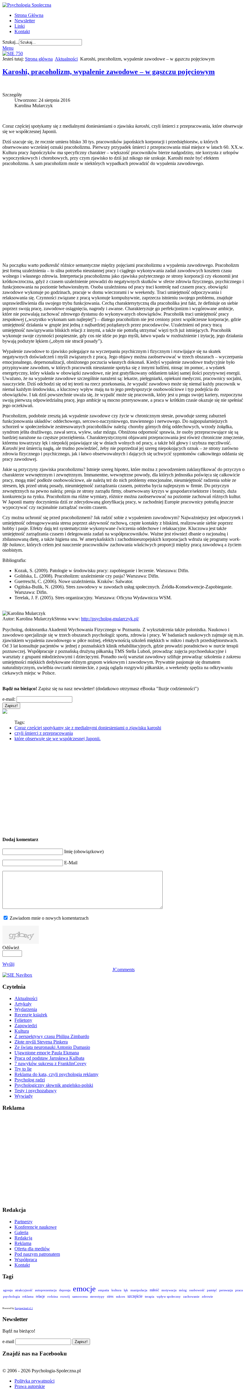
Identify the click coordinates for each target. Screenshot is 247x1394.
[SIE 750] (12, 53)
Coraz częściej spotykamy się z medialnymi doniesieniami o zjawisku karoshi (87, 727)
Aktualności (66, 58)
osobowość (197, 1290)
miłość (154, 1290)
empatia (103, 1290)
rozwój (65, 1296)
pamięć (212, 1290)
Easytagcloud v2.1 (24, 1308)
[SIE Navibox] (17, 975)
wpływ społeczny (169, 1296)
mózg (183, 1290)
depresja (64, 1290)
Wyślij (8, 964)
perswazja (226, 1290)
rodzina (52, 1296)
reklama (27, 1296)
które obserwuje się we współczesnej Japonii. (57, 738)
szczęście (134, 1296)
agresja (8, 1290)
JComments (123, 969)
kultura (116, 1290)
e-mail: (8, 699)
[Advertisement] (123, 214)
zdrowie (207, 1296)
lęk (126, 1290)
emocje (84, 1288)
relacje (40, 1296)
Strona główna (39, 58)
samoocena (80, 1296)
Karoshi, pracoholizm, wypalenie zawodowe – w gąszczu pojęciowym (108, 72)
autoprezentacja (46, 1290)
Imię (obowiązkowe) (84, 851)
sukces (120, 1296)
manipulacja (138, 1290)
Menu (8, 48)
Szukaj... (10, 42)
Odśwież (10, 947)
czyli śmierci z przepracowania (43, 733)
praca (239, 1290)
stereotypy (97, 1296)
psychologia (11, 1296)
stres (110, 1296)
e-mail (8, 1341)
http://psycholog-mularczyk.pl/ (110, 618)
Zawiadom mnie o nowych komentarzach (49, 918)
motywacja (169, 1290)
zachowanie (191, 1296)
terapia (149, 1296)
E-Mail (70, 862)
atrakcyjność (24, 1290)
